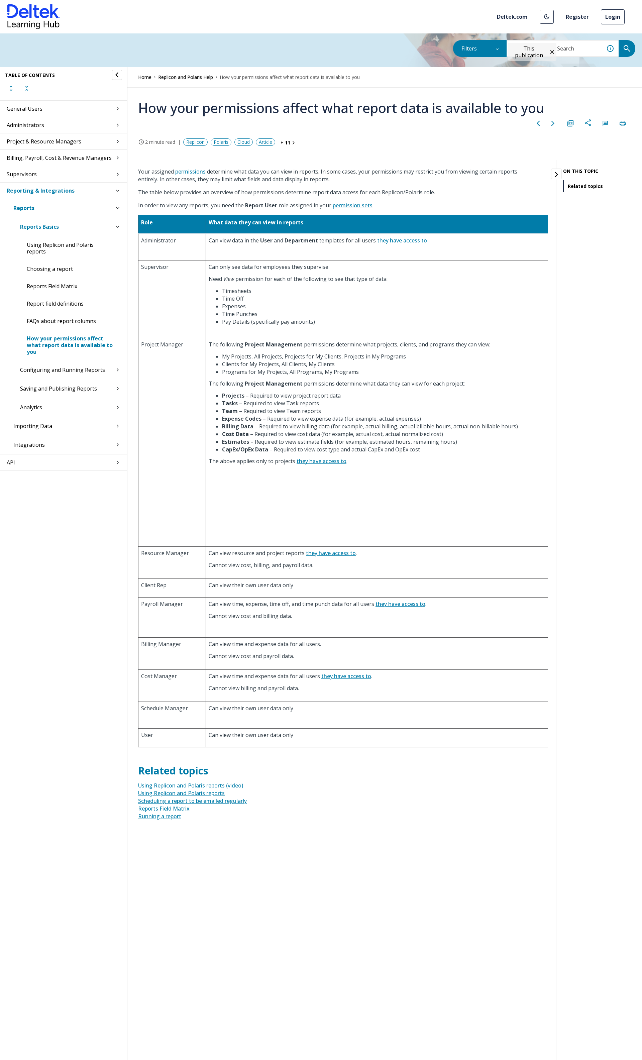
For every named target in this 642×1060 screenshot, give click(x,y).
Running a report (159, 816)
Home (144, 77)
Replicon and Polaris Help (185, 77)
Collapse (26, 88)
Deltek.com (512, 16)
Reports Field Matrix (52, 286)
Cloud (243, 142)
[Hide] (117, 75)
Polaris (221, 142)
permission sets (352, 205)
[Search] (627, 48)
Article (265, 142)
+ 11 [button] (285, 142)
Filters (469, 48)
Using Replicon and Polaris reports (60, 248)
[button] (547, 17)
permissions (190, 171)
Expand (11, 88)
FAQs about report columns (61, 321)
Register (577, 16)
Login (612, 16)
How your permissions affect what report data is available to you (70, 345)
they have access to (402, 240)
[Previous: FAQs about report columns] (538, 123)
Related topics (585, 186)
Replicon (195, 142)
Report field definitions (55, 303)
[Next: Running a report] (553, 123)
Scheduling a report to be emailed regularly (192, 801)
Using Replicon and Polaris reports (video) (190, 785)
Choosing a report (50, 269)
